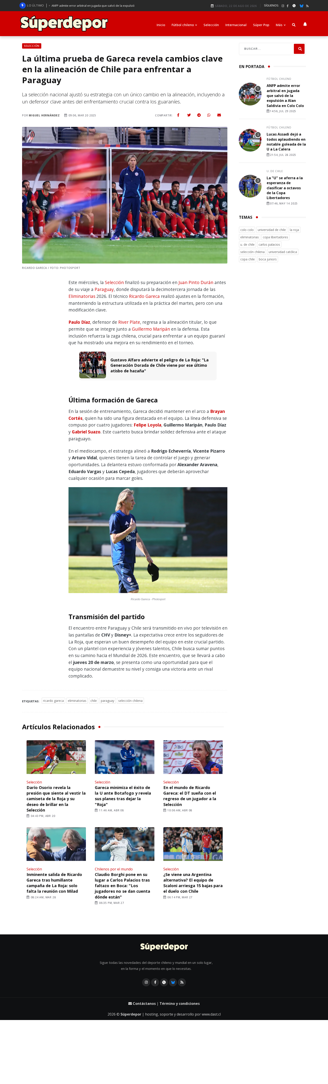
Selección (211, 25)
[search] (299, 49)
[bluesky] (301, 5)
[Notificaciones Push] (305, 23)
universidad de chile (272, 230)
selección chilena (130, 701)
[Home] (164, 947)
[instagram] (283, 6)
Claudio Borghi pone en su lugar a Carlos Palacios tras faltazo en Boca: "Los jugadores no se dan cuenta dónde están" (122, 886)
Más (279, 25)
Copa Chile (247, 259)
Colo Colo (247, 230)
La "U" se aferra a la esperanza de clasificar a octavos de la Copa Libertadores (285, 187)
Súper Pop (261, 25)
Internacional (236, 25)
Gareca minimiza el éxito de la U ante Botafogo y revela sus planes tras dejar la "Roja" (123, 796)
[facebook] (288, 6)
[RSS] (307, 6)
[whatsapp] (208, 115)
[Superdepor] (64, 23)
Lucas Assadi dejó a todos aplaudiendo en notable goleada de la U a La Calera (286, 142)
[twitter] (189, 115)
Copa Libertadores (275, 237)
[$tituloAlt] (250, 95)
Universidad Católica (283, 252)
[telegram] (199, 115)
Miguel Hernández (44, 115)
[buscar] (294, 25)
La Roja (294, 230)
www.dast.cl (211, 1014)
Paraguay (104, 289)
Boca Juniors (268, 259)
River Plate (129, 322)
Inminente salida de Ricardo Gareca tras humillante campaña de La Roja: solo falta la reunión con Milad (54, 883)
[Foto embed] (148, 541)
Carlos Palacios (269, 244)
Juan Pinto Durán (196, 282)
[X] (294, 5)
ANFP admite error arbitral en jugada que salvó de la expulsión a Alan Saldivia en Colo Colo (285, 95)
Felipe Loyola (147, 425)
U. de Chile (275, 171)
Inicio (161, 25)
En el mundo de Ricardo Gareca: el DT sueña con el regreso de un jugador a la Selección (189, 796)
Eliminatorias (82, 296)
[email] (219, 115)
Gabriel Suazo (86, 432)
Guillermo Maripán (151, 329)
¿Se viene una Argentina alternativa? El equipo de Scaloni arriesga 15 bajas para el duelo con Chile (193, 883)
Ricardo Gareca (144, 296)
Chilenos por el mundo (114, 869)
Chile (93, 701)
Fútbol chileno (183, 25)
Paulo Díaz (79, 322)
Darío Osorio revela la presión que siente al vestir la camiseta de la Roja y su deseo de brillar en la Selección (56, 799)
